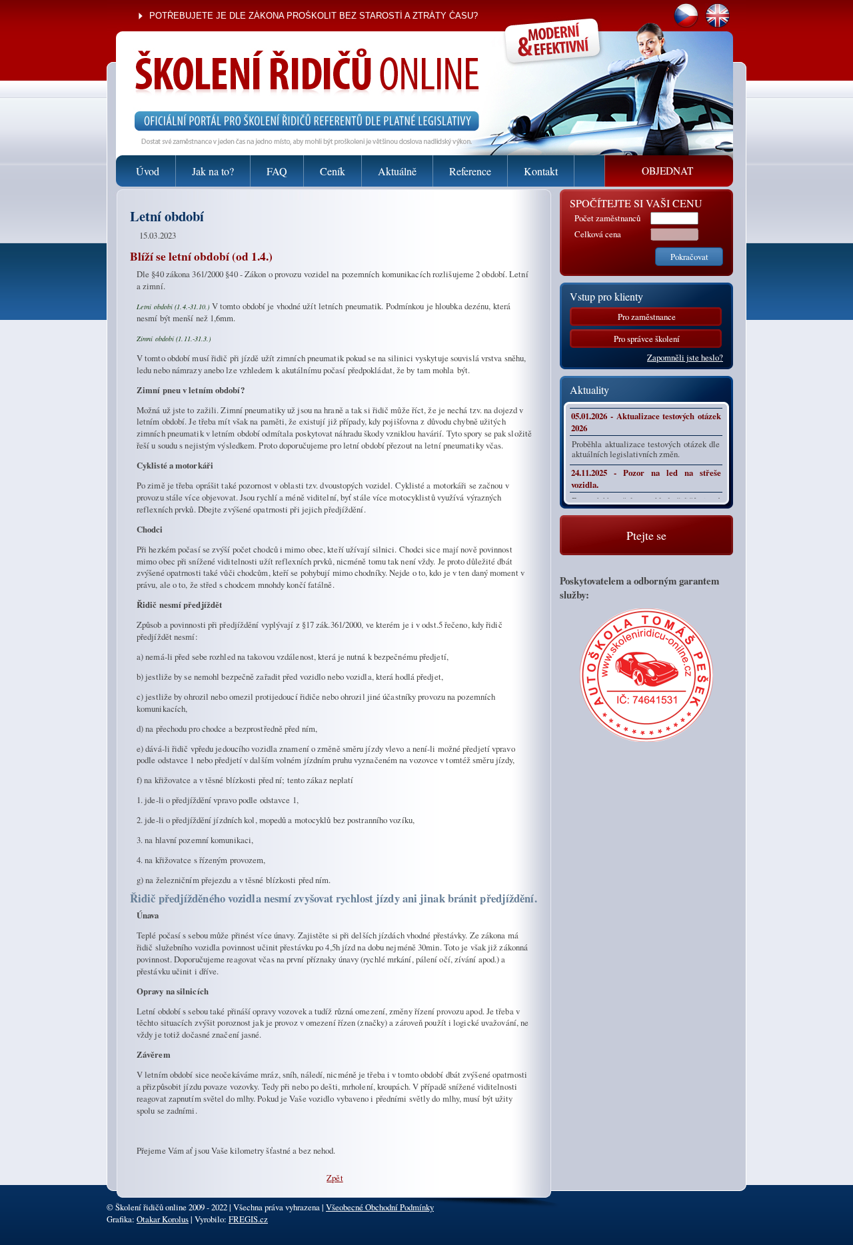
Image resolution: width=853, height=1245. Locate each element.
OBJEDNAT (667, 170)
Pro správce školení (647, 339)
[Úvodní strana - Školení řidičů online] (293, 55)
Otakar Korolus (163, 1219)
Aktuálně (397, 171)
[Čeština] (686, 25)
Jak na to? (213, 171)
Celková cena (597, 234)
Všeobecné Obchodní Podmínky (380, 1207)
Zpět (335, 1178)
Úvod (147, 171)
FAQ (277, 171)
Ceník (332, 171)
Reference (470, 171)
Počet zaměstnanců (607, 218)
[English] (717, 25)
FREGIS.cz (248, 1219)
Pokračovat (689, 257)
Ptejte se (646, 535)
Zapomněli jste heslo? (685, 357)
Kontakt (541, 171)
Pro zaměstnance (647, 317)
